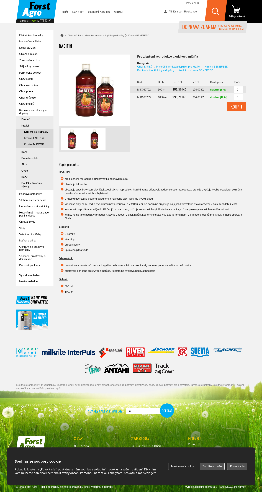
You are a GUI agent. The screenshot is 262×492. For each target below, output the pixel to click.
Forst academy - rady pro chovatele (32, 300)
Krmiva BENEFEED (138, 35)
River (135, 352)
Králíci (182, 70)
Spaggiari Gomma (110, 352)
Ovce (24, 170)
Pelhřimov (240, 486)
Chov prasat (26, 91)
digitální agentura (205, 486)
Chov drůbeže (27, 97)
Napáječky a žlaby (30, 41)
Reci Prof (27, 352)
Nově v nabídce (28, 281)
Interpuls (68, 352)
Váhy (22, 228)
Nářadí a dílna (27, 240)
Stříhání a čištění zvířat (32, 200)
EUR (196, 3)
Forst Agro (31, 486)
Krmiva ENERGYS (35, 138)
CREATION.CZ (224, 486)
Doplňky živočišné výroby (32, 185)
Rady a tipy (78, 12)
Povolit (237, 466)
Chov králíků (74, 35)
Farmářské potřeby (30, 72)
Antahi (116, 369)
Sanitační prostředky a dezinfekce (32, 257)
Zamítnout (212, 466)
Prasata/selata (29, 158)
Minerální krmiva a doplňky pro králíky (104, 35)
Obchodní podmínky (99, 12)
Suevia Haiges (200, 352)
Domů (62, 35)
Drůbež (25, 119)
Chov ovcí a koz (28, 85)
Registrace (190, 11)
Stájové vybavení (29, 66)
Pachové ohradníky (30, 193)
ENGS (164, 369)
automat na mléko (32, 320)
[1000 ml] (94, 139)
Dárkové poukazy (29, 265)
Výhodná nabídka (29, 275)
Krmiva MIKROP (34, 144)
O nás (65, 12)
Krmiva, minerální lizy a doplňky (155, 70)
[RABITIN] (94, 90)
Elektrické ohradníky (31, 35)
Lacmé (227, 352)
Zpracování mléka (29, 60)
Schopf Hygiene (161, 352)
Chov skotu (26, 78)
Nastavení (182, 466)
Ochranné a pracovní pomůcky (31, 248)
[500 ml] (72, 139)
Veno (93, 369)
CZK (188, 3)
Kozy (24, 176)
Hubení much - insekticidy (34, 206)
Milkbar (142, 369)
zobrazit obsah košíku (236, 11)
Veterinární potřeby (30, 234)
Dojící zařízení (27, 47)
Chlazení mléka (28, 53)
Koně (24, 151)
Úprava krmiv (27, 221)
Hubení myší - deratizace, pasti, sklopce (34, 214)
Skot (24, 164)
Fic (182, 352)
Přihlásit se (175, 11)
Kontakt (118, 12)
